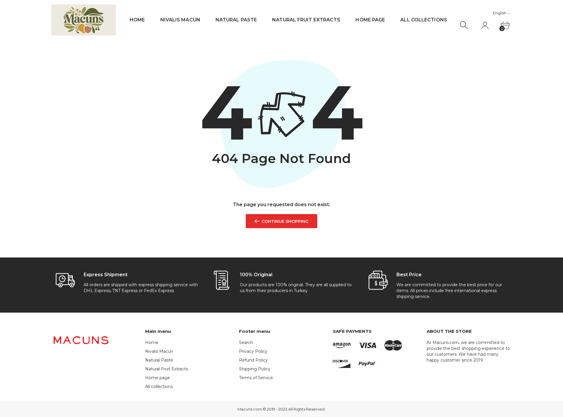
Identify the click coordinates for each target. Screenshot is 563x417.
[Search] (465, 25)
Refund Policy (253, 360)
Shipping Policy (254, 369)
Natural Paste (236, 20)
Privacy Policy (253, 351)
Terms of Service (256, 377)
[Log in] (485, 25)
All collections (423, 20)
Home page (370, 20)
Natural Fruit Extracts (306, 20)
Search (246, 342)
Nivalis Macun (180, 20)
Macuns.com (250, 409)
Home (137, 20)
